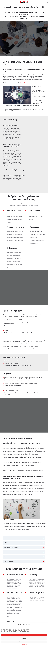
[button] (46, 624)
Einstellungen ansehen (24, 642)
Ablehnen (24, 638)
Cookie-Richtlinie (24, 644)
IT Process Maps (23, 82)
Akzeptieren (24, 635)
